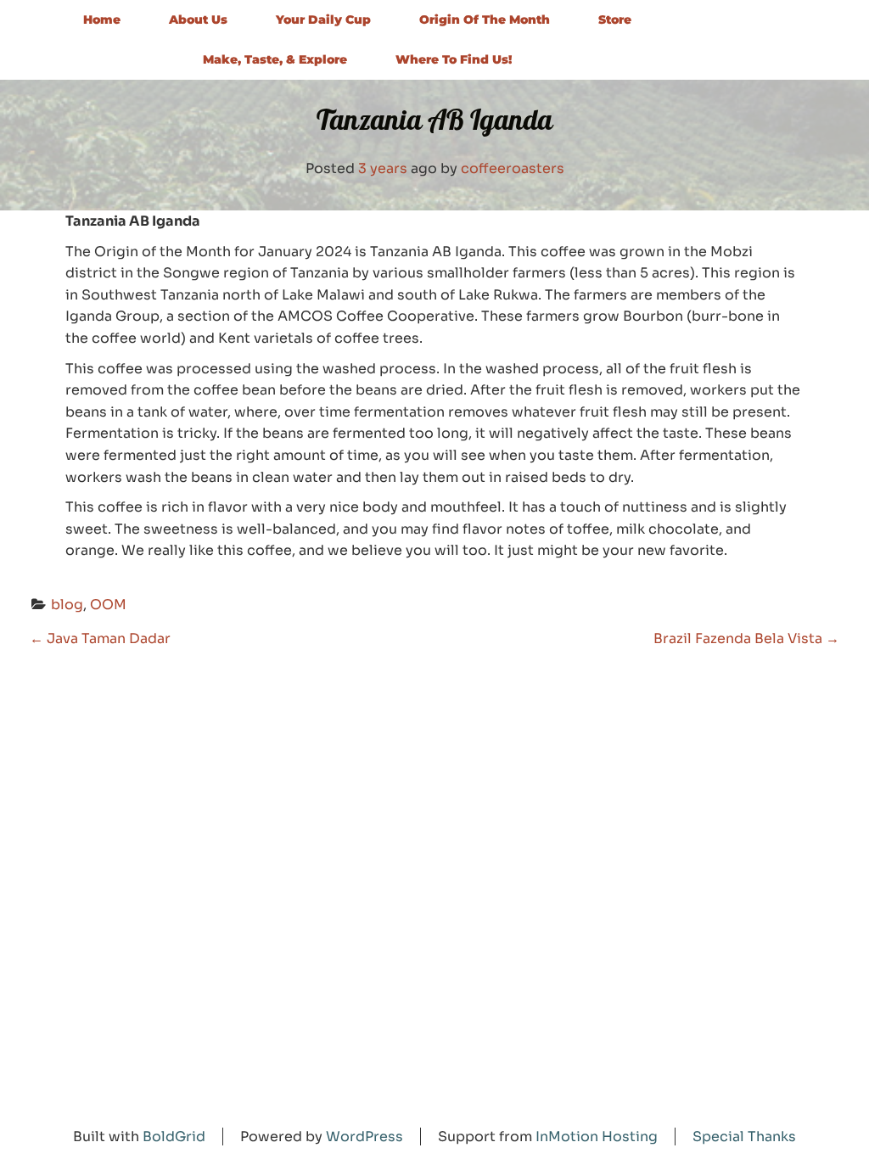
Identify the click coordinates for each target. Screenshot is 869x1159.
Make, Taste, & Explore (275, 59)
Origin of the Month (484, 19)
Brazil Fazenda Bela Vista (746, 638)
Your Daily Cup (323, 19)
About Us (198, 19)
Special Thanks (744, 1136)
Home (102, 19)
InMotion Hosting (596, 1136)
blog (67, 604)
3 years (382, 168)
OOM (108, 604)
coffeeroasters (512, 168)
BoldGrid (174, 1136)
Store (614, 19)
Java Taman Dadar (100, 638)
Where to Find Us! (453, 59)
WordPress (364, 1136)
